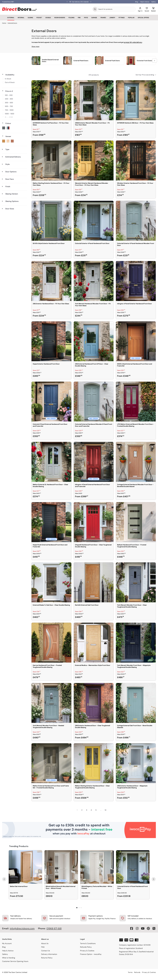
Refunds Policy (86, 947)
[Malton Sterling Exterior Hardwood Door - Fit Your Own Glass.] (51, 160)
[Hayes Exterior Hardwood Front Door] (51, 341)
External (10, 18)
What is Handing (8, 958)
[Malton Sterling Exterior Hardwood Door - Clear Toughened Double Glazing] (94, 763)
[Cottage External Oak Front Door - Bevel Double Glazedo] (136, 703)
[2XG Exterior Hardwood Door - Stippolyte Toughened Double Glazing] (136, 763)
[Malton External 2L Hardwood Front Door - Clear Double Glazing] (51, 462)
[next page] (110, 810)
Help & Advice (144, 2)
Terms (130, 972)
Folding (71, 18)
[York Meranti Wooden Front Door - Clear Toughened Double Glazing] (136, 582)
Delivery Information (49, 954)
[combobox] (116, 9)
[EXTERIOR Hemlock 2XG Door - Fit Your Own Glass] (136, 100)
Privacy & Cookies (87, 951)
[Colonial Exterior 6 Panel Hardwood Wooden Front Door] (136, 221)
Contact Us (45, 951)
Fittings (122, 18)
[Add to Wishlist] (68, 83)
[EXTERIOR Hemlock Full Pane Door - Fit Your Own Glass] (51, 100)
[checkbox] (14, 79)
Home (4, 23)
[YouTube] (143, 928)
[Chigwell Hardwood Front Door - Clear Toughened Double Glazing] (94, 522)
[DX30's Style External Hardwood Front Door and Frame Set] (136, 341)
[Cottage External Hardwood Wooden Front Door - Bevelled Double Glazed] (136, 462)
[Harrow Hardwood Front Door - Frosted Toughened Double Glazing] (51, 643)
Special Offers (143, 18)
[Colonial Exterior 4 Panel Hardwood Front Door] (94, 221)
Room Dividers (59, 18)
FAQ (42, 947)
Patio (86, 18)
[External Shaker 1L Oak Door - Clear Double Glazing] (51, 582)
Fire (79, 18)
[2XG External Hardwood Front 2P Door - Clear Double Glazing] (94, 341)
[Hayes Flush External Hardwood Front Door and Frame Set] (51, 522)
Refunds (137, 972)
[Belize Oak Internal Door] (25, 867)
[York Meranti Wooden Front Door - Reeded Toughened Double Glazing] (51, 703)
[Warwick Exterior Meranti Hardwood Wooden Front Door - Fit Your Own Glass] (94, 160)
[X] (154, 928)
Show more (35, 46)
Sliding (30, 18)
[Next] (154, 879)
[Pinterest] (148, 928)
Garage (94, 18)
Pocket (39, 18)
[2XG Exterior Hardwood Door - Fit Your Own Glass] (51, 281)
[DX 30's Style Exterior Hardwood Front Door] (51, 221)
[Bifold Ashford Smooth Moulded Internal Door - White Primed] (61, 867)
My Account (7, 943)
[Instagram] (137, 928)
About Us (44, 943)
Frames (103, 18)
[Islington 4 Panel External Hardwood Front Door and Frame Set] (94, 462)
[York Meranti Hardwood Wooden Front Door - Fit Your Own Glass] (94, 281)
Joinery (112, 18)
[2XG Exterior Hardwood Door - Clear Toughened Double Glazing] (94, 703)
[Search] (95, 9)
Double (48, 18)
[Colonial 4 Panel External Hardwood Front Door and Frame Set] (51, 402)
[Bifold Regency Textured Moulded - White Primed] (97, 867)
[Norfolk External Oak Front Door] (94, 582)
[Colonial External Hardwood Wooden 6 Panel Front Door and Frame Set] (94, 402)
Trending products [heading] (18, 846)
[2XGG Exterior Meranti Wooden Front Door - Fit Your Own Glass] (94, 100)
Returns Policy (46, 958)
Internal (21, 18)
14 (105, 810)
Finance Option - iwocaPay (90, 954)
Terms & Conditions (88, 943)
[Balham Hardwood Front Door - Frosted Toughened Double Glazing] (136, 522)
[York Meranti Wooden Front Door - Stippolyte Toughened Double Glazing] (136, 643)
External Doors (12, 23)
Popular (131, 18)
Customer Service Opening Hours (15, 961)
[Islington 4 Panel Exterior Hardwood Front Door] (136, 281)
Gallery (153, 2)
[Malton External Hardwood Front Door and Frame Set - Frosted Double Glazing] (51, 763)
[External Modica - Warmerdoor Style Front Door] (94, 643)
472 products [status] (94, 75)
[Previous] (4, 879)
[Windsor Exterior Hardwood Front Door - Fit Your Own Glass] (136, 160)
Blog (136, 2)
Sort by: (145, 75)
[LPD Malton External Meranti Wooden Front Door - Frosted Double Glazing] (136, 402)
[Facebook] (131, 928)
